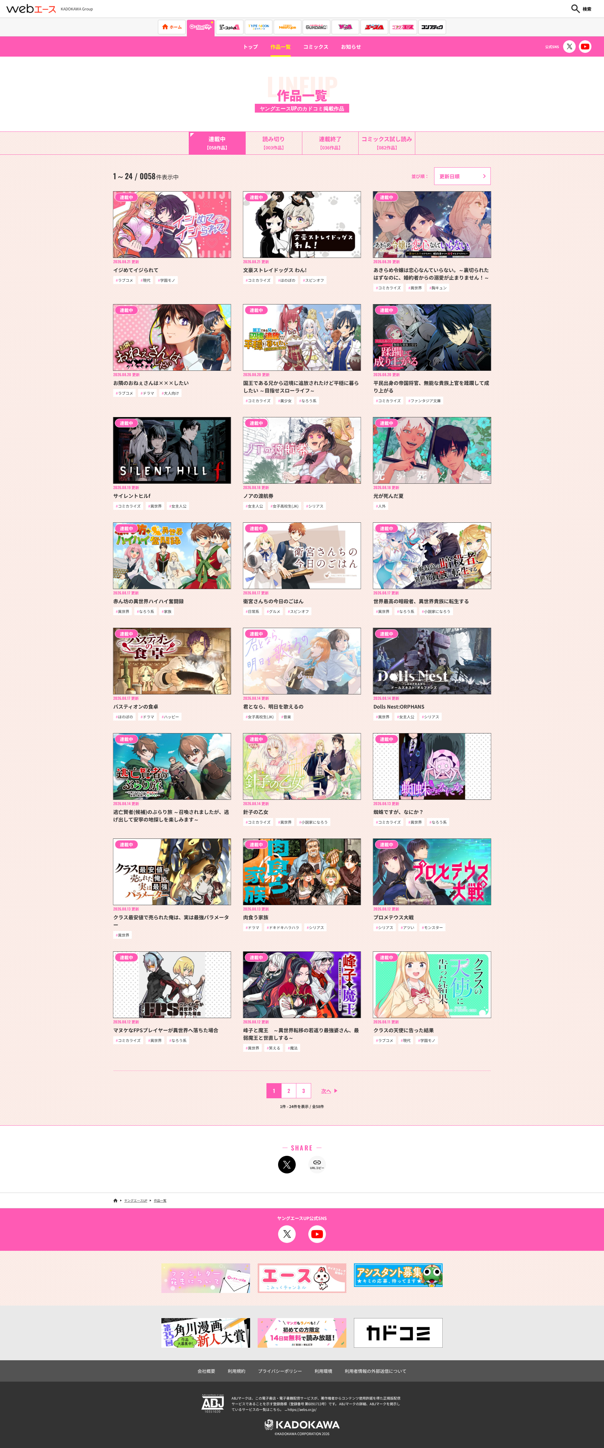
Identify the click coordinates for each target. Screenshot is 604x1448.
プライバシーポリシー (280, 1371)
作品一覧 (281, 46)
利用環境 (323, 1371)
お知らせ (351, 46)
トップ (250, 46)
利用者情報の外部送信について (375, 1371)
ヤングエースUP (135, 1200)
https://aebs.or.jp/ (302, 1409)
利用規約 (236, 1371)
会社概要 (206, 1371)
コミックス (315, 46)
